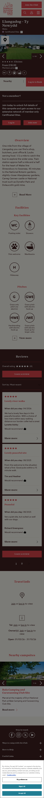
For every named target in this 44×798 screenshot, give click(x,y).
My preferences (22, 779)
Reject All (22, 786)
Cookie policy (11, 775)
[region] (22, 779)
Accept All (22, 793)
